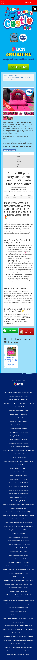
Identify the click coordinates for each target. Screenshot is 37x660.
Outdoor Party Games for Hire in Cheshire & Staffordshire (18, 629)
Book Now (19, 67)
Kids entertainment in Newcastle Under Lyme (18, 604)
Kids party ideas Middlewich (16, 607)
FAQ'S (29, 512)
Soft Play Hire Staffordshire (12, 647)
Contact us (27, 654)
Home (5, 75)
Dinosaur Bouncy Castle (27, 504)
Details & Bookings (11, 365)
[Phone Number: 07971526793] (18, 54)
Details (18, 154)
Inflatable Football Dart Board (26, 569)
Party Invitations (28, 636)
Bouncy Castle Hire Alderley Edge (18, 399)
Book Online (12, 330)
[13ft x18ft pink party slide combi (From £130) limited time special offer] (18, 99)
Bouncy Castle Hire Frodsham (18, 407)
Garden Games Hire (24, 519)
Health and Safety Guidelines (24, 530)
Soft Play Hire (12, 644)
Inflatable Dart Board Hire (10, 569)
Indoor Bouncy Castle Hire (18, 533)
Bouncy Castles (13, 75)
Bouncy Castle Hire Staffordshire (18, 457)
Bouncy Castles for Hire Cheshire (18, 468)
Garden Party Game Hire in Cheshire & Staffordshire (18, 526)
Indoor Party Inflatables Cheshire (18, 559)
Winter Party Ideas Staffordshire (15, 654)
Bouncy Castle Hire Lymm (27, 450)
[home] (2, 2)
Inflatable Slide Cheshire (10, 600)
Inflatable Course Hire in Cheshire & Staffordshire (18, 566)
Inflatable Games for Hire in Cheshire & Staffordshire (18, 580)
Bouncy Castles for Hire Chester (18, 475)
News (26, 607)
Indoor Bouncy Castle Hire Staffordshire (18, 548)
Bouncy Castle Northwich (26, 461)
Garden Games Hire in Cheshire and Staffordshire (18, 522)
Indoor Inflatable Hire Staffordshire (18, 555)
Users (18, 164)
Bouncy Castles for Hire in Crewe (18, 479)
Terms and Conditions (26, 647)
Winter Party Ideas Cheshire (22, 651)
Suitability (18, 161)
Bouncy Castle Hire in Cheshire (18, 414)
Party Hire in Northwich (18, 633)
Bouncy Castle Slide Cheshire (18, 465)
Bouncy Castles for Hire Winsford (18, 497)
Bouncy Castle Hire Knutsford (11, 450)
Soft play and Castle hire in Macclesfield (22, 640)
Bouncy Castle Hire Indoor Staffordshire (18, 446)
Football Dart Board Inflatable (26, 515)
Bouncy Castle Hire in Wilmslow (18, 436)
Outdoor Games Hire (18, 622)
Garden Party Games (10, 530)
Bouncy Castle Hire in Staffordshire (18, 432)
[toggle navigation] (34, 2)
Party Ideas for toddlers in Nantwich (14, 636)
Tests (18, 167)
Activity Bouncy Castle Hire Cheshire (18, 396)
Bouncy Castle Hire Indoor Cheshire (18, 443)
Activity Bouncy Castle (11, 392)
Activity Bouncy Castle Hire (25, 392)
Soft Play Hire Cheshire (22, 644)
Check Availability (28, 331)
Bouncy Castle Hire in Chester (18, 418)
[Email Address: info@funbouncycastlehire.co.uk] (18, 59)
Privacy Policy (7, 640)
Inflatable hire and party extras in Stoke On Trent (18, 584)
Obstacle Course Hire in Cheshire (18, 611)
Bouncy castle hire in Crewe (18, 425)
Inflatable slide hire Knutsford (26, 600)
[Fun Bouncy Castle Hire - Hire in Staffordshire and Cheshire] (18, 18)
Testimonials (10, 651)
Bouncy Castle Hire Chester (26, 403)
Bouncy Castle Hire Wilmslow (11, 461)
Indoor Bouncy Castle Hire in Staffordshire (18, 544)
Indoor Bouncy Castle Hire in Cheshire (18, 540)
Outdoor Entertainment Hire (18, 615)
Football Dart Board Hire (10, 515)
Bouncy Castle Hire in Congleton (18, 421)
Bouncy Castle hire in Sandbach (18, 428)
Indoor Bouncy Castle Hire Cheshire (18, 537)
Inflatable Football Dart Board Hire (18, 573)
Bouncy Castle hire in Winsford (18, 439)
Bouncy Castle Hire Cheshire (10, 403)
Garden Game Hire (13, 519)
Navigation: (28, 2)
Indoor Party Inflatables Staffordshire (18, 562)
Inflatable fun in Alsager (18, 577)
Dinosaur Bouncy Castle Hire (18, 508)
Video (18, 156)
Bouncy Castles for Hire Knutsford (18, 483)
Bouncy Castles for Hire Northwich (18, 486)
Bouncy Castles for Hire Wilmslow (18, 493)
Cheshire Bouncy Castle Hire (18, 501)
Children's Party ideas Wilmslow (11, 504)
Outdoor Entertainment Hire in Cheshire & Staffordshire (18, 618)
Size (18, 159)
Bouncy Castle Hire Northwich (18, 454)
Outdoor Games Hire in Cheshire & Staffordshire (18, 625)
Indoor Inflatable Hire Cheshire (18, 551)
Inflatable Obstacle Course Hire (18, 591)
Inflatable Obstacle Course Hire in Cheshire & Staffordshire (18, 596)
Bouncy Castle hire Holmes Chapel (18, 410)
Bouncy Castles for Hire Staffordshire (19, 490)
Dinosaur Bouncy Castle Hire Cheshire (16, 512)
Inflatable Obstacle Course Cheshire (18, 587)
